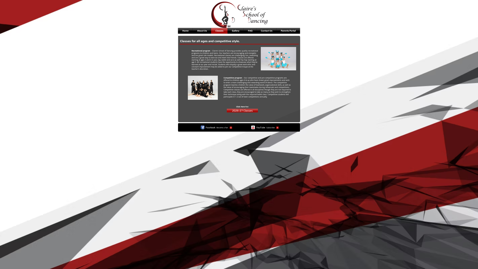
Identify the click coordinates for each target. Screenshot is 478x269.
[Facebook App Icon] (203, 127)
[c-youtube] (253, 127)
